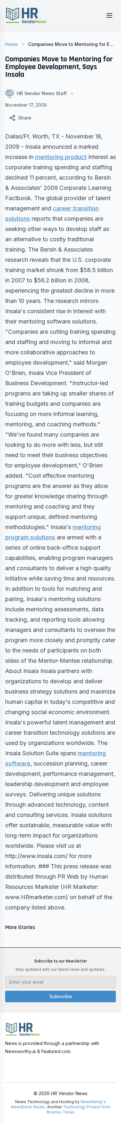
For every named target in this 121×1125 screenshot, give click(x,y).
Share (24, 117)
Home (11, 44)
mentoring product (61, 157)
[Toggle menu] (109, 15)
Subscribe (60, 996)
